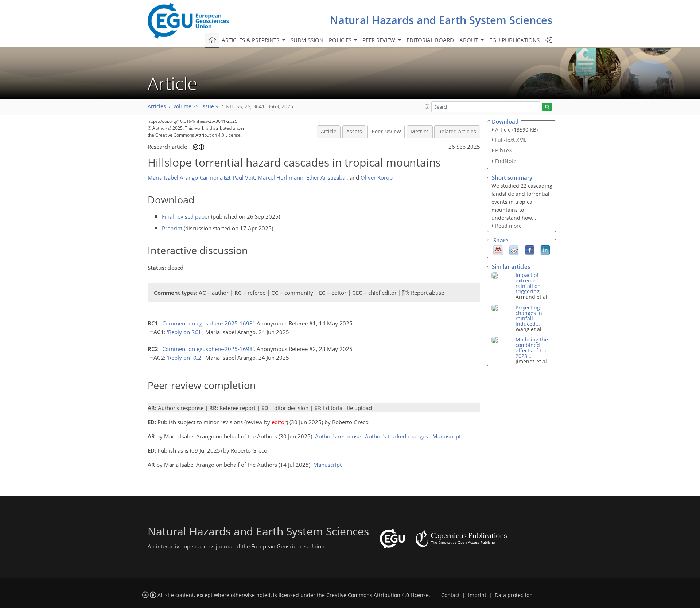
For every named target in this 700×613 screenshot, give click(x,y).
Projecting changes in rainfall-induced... (529, 315)
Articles (157, 106)
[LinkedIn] (545, 249)
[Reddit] (514, 249)
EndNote (505, 160)
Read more (508, 225)
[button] (427, 106)
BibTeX (503, 150)
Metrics (420, 131)
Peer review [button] (379, 40)
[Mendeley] (498, 249)
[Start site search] (547, 107)
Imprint (477, 595)
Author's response (338, 436)
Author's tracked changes (396, 436)
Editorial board (430, 40)
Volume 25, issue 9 (195, 106)
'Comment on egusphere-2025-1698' (207, 323)
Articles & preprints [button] (251, 40)
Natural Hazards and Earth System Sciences (441, 20)
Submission (307, 40)
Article (329, 131)
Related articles (457, 131)
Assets (354, 131)
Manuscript (446, 436)
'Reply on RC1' (184, 332)
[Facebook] (529, 249)
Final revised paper (186, 216)
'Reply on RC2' (184, 357)
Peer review (386, 131)
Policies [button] (341, 40)
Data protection (514, 595)
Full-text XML (510, 139)
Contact (450, 595)
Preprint (172, 228)
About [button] (469, 40)
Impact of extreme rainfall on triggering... (530, 283)
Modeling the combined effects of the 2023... (532, 347)
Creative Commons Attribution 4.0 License (377, 595)
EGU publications (514, 40)
